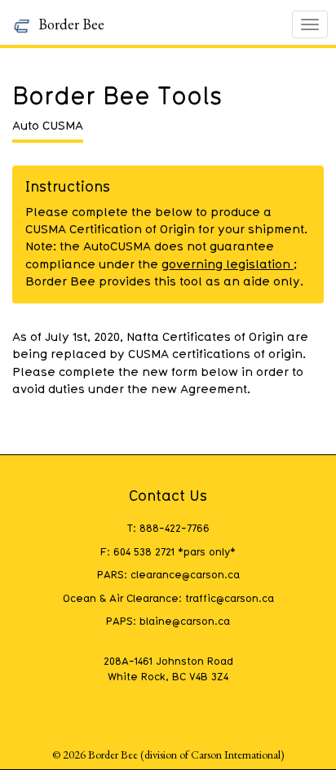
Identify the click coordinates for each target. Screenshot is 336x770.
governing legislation (227, 263)
